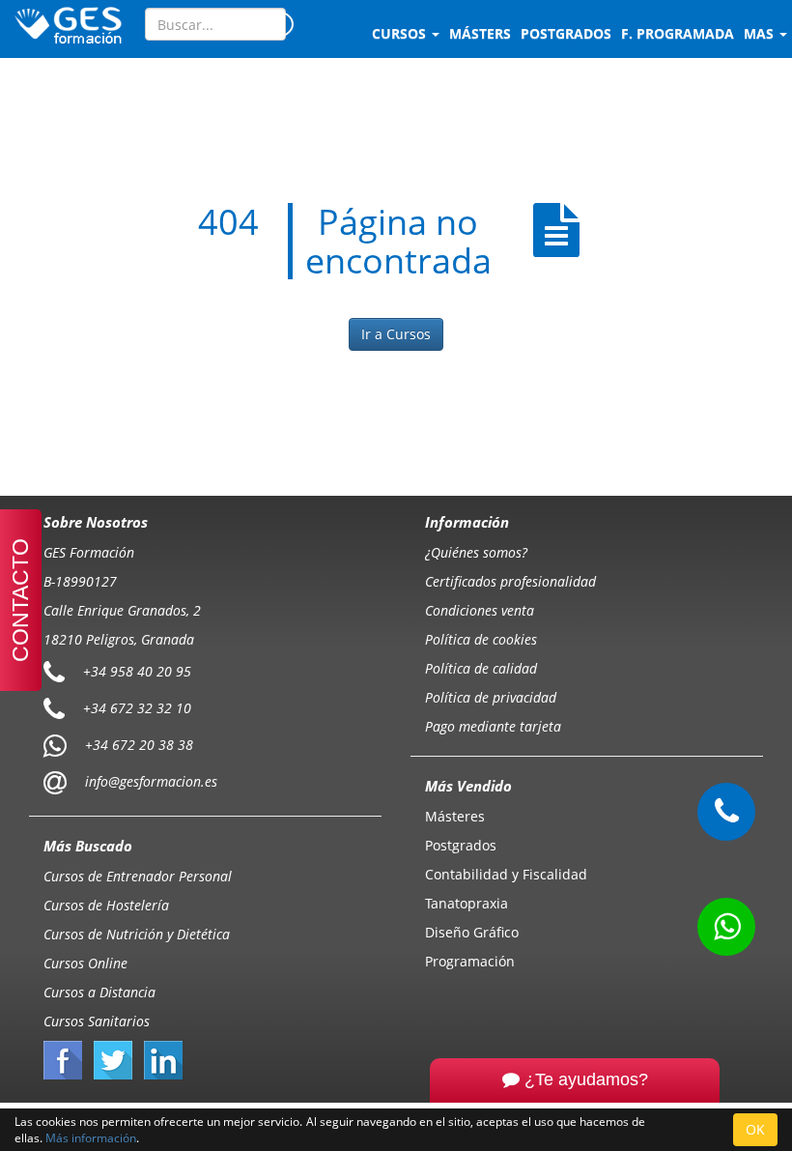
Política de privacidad (490, 697)
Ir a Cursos (396, 334)
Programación (470, 961)
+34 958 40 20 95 (137, 670)
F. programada (677, 33)
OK (755, 1129)
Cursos (401, 33)
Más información (90, 1137)
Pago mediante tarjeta (493, 726)
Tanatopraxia (466, 903)
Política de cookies (481, 639)
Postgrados (460, 845)
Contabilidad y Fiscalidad (506, 874)
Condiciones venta (479, 610)
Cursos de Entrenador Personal (137, 876)
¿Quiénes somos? (476, 552)
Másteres (455, 816)
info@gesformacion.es (149, 780)
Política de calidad (481, 668)
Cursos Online (85, 963)
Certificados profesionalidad (510, 581)
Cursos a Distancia (99, 992)
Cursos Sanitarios (96, 1021)
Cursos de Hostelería (106, 905)
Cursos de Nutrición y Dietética (136, 934)
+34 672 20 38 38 (139, 743)
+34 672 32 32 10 (137, 707)
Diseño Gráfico (472, 932)
